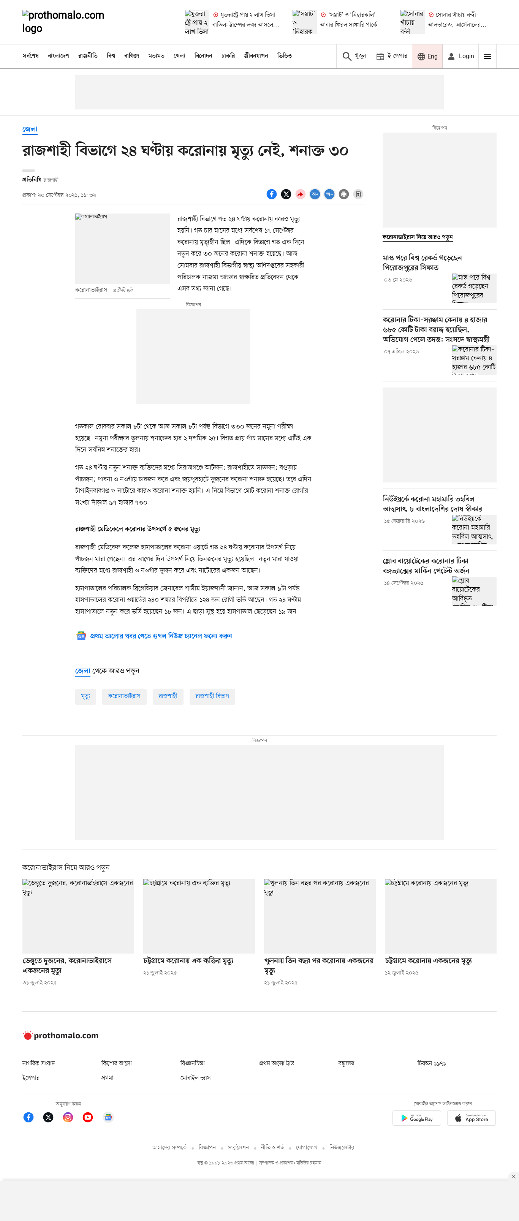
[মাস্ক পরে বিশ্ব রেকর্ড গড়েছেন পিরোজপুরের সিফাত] (474, 288)
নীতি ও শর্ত (272, 1147)
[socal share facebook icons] (273, 198)
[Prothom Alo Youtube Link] (91, 1118)
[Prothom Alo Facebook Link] (32, 1118)
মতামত (157, 56)
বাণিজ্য (131, 56)
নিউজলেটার (341, 1147)
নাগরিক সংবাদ (38, 1064)
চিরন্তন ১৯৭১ (432, 1064)
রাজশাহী (168, 696)
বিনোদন (203, 56)
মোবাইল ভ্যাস (195, 1078)
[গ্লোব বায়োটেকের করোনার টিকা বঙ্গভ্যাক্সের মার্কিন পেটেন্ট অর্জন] (474, 591)
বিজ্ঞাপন (207, 1147)
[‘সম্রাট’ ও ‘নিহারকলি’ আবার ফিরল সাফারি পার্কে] (305, 22)
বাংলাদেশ (58, 56)
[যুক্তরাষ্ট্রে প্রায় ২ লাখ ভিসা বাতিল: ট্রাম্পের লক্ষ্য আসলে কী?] (197, 22)
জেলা (30, 129)
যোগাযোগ (306, 1147)
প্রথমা (107, 1078)
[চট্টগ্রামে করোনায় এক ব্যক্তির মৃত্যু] (199, 916)
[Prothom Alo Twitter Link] (52, 1118)
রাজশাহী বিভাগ (212, 696)
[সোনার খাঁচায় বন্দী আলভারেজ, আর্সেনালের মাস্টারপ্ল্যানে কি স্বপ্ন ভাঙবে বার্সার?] (412, 22)
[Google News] (108, 1118)
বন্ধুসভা (346, 1064)
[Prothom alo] (73, 22)
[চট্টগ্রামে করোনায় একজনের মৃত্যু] (441, 916)
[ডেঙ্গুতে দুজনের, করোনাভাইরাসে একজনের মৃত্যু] (78, 916)
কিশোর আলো (116, 1064)
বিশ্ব (111, 56)
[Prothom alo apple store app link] (471, 1119)
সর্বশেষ (31, 56)
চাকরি (228, 56)
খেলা (179, 56)
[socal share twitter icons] (287, 198)
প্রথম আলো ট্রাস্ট (277, 1064)
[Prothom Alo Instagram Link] (72, 1118)
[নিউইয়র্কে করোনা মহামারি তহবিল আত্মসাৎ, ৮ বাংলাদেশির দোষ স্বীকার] (474, 529)
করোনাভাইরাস (124, 696)
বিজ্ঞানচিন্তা (192, 1064)
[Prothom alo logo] (60, 1038)
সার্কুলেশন (238, 1147)
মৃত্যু (85, 696)
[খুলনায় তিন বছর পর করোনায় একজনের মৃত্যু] (320, 916)
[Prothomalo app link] (417, 1119)
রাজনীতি (88, 56)
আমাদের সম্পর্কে (169, 1147)
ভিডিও (284, 56)
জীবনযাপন (256, 56)
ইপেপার (31, 1078)
